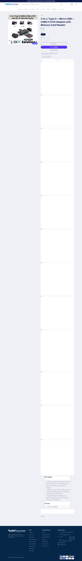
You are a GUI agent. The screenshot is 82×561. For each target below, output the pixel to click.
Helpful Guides (45, 541)
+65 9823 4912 (63, 544)
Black (43, 34)
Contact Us (44, 539)
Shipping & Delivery (46, 534)
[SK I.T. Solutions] (17, 530)
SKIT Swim (31, 537)
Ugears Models (32, 546)
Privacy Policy (45, 543)
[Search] (61, 4)
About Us (44, 532)
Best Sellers (31, 548)
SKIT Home (31, 534)
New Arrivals (31, 550)
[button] (37, 9)
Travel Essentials (32, 543)
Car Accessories (32, 541)
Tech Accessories (32, 539)
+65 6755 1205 (63, 542)
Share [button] (43, 516)
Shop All (30, 532)
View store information (46, 56)
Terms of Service (45, 546)
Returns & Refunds (46, 537)
